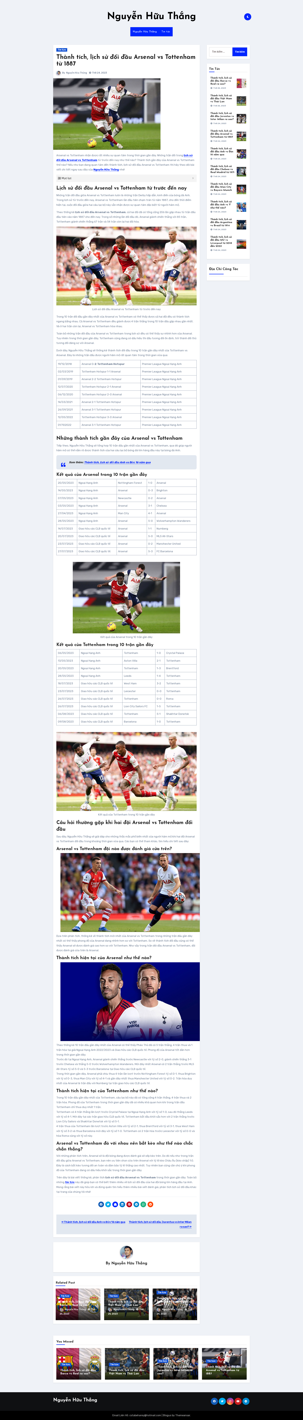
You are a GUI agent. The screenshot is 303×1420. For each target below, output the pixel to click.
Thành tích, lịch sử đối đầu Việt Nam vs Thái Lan (221, 98)
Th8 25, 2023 (219, 88)
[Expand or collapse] (193, 178)
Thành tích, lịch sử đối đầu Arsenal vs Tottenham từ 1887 (221, 134)
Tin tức (165, 31)
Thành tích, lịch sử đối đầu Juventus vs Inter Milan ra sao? (174, 1302)
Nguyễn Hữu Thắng (151, 16)
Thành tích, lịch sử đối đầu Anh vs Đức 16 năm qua (94, 1222)
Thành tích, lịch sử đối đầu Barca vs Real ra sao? (221, 81)
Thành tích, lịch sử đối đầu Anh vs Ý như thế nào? (221, 204)
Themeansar (182, 1415)
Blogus (167, 1415)
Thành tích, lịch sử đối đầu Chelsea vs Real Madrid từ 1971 (222, 169)
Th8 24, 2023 (219, 123)
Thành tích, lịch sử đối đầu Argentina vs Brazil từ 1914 (221, 222)
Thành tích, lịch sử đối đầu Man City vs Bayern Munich (221, 187)
